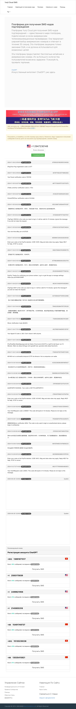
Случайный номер (38, 155)
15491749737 (19, 625)
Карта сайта (43, 689)
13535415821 (19, 657)
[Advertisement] (38, 89)
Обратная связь (10, 695)
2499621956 (17, 592)
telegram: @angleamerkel (47, 698)
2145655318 (17, 608)
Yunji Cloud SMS (11, 2)
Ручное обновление (38, 150)
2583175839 (17, 575)
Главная (10, 7)
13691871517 (20, 559)
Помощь (62, 7)
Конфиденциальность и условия (15, 686)
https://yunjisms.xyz (29, 706)
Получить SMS (38, 569)
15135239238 (20, 641)
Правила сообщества (11, 689)
